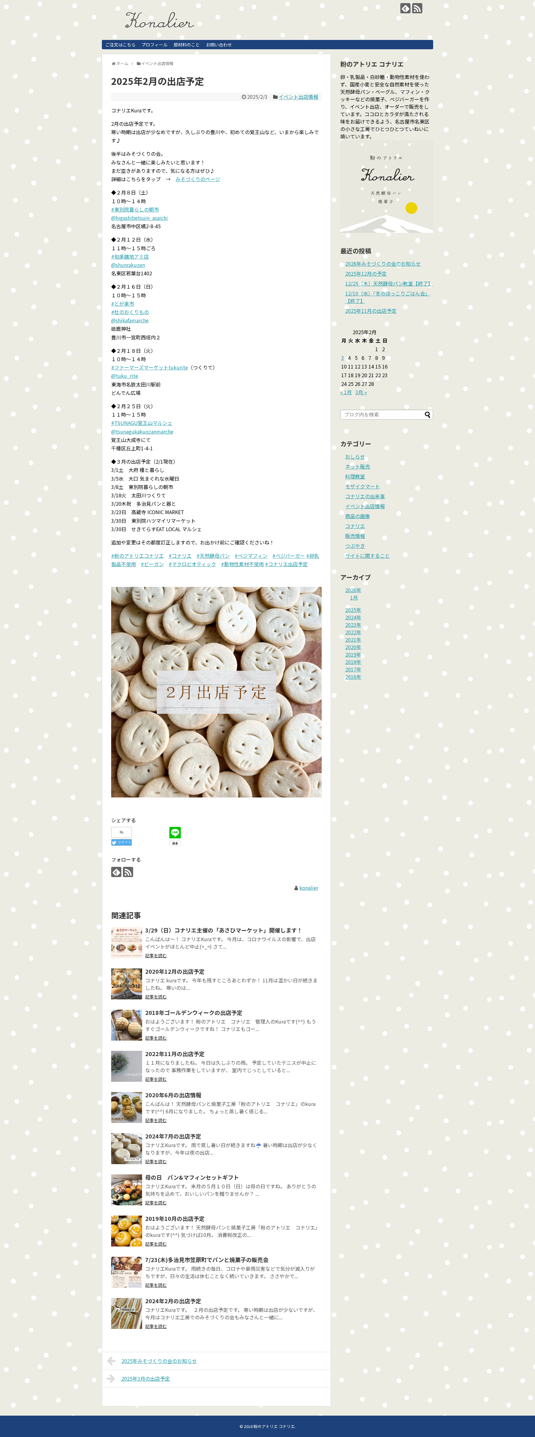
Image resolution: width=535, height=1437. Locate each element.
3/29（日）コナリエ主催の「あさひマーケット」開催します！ (223, 930)
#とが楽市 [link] (122, 303)
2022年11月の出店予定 (175, 1054)
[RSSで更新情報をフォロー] (417, 8)
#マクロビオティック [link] (192, 564)
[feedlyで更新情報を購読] (405, 8)
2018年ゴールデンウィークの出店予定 (193, 1012)
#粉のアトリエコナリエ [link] (137, 555)
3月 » (361, 392)
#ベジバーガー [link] (288, 555)
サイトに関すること (367, 555)
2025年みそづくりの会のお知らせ (159, 1361)
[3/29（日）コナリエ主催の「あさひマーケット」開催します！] (126, 942)
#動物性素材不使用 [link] (242, 564)
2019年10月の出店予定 (175, 1218)
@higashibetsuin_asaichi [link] (139, 217)
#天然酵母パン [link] (213, 555)
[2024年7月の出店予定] (126, 1148)
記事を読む (156, 955)
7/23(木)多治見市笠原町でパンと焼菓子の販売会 (206, 1260)
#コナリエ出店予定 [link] (286, 564)
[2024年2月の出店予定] (126, 1313)
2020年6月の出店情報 (173, 1095)
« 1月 (346, 392)
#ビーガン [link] (152, 564)
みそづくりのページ (198, 179)
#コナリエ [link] (180, 555)
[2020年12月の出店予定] (126, 983)
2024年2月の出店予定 (173, 1301)
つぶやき (355, 545)
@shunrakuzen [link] (128, 265)
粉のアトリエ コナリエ (274, 1426)
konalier (308, 887)
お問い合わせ (219, 44)
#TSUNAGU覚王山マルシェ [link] (141, 422)
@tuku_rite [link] (124, 375)
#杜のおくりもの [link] (130, 312)
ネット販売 (357, 466)
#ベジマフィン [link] (251, 555)
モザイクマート (362, 486)
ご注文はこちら (120, 44)
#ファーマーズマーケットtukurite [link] (149, 367)
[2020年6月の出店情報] (126, 1107)
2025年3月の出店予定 (145, 1378)
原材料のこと (187, 44)
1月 (354, 597)
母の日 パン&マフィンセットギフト (192, 1177)
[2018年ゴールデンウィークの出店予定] (126, 1025)
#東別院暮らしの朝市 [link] (135, 209)
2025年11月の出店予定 (371, 310)
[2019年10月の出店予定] (126, 1231)
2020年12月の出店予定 (175, 971)
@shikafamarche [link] (130, 320)
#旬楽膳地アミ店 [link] (130, 256)
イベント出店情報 (298, 96)
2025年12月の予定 (366, 273)
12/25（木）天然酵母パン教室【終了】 (389, 283)
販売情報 (355, 535)
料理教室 (355, 476)
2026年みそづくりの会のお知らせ (383, 263)
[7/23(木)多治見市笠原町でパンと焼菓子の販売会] (126, 1272)
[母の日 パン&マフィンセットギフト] (126, 1189)
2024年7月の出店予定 (173, 1136)
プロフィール (154, 44)
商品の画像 (357, 516)
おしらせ (355, 456)
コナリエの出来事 (365, 496)
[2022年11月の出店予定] (126, 1066)
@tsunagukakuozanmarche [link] (142, 431)
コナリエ (355, 526)
